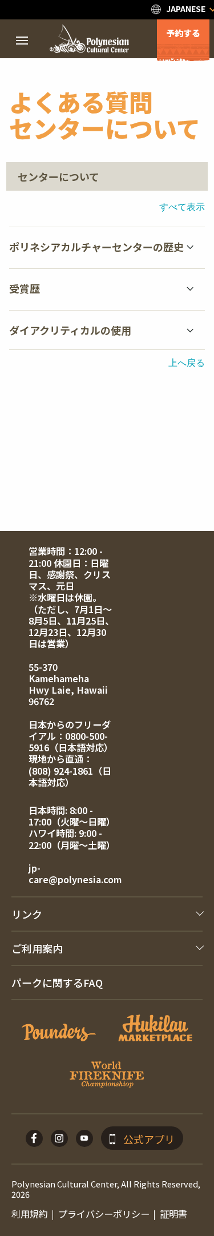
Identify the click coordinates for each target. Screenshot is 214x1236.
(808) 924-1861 (61, 771)
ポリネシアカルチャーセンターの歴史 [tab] (96, 246)
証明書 (173, 1214)
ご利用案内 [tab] (37, 948)
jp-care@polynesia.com (75, 873)
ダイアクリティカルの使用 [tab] (70, 330)
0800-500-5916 (68, 741)
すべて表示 (182, 206)
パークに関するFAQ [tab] (57, 982)
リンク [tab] (26, 914)
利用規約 (29, 1214)
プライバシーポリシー (104, 1214)
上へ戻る (186, 362)
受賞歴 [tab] (24, 288)
